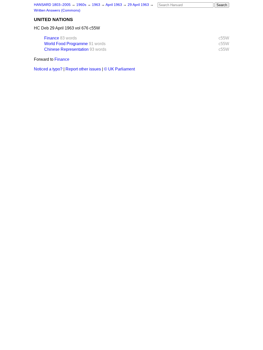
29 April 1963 (139, 5)
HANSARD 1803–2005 (52, 5)
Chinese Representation (66, 49)
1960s (81, 5)
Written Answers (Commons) (57, 10)
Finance (51, 38)
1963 (96, 5)
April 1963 (114, 5)
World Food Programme (66, 44)
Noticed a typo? (48, 69)
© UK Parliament (119, 69)
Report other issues (83, 69)
